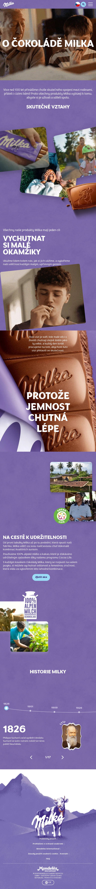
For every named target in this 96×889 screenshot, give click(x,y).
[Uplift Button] (48, 809)
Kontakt (64, 854)
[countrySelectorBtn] (77, 4)
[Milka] (8, 4)
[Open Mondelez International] (48, 869)
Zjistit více (41, 577)
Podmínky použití (48, 839)
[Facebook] (48, 832)
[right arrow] (63, 757)
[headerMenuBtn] (90, 4)
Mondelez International (48, 849)
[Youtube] (53, 832)
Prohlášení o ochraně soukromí (48, 844)
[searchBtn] (83, 4)
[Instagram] (42, 832)
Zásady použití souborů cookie (43, 854)
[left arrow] (31, 757)
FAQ (48, 859)
